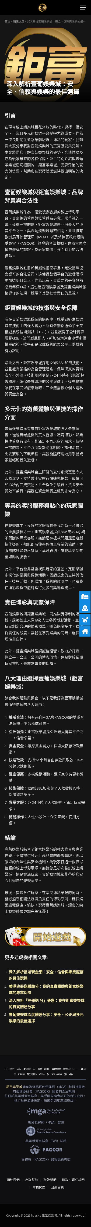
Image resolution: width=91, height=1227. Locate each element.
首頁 (7, 21)
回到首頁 (57, 1187)
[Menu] (83, 7)
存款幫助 (31, 1179)
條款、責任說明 (73, 1179)
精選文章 (18, 21)
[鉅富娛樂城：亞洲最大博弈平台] (42, 7)
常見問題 (39, 1187)
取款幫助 (49, 1179)
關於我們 (13, 1179)
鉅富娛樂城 (14, 1086)
